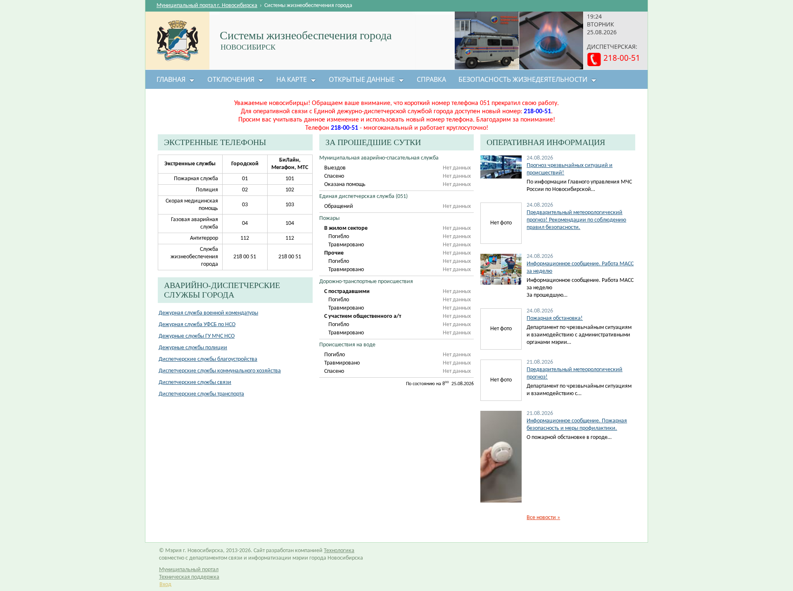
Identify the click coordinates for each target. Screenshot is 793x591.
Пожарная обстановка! (555, 318)
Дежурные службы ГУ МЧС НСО (197, 336)
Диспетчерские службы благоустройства (208, 359)
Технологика (339, 551)
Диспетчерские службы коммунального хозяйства (220, 371)
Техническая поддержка (189, 577)
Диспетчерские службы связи (195, 382)
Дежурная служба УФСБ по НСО (197, 325)
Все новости (543, 518)
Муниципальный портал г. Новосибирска (207, 5)
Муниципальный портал (188, 570)
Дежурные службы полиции (193, 348)
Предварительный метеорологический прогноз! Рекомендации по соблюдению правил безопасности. (576, 220)
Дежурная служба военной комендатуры (208, 313)
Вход (165, 584)
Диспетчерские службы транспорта (201, 394)
